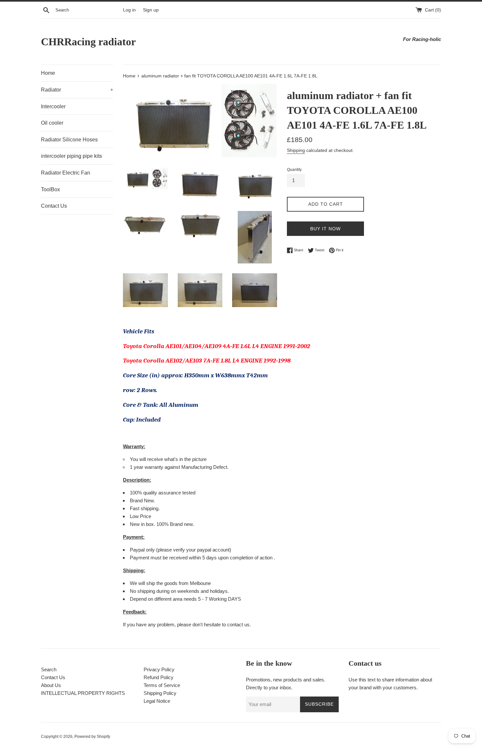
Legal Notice (157, 701)
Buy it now (325, 228)
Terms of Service (162, 685)
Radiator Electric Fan (65, 173)
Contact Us (54, 206)
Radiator (77, 90)
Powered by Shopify (92, 736)
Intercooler (53, 106)
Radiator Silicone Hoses (69, 139)
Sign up (151, 10)
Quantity (294, 169)
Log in (129, 10)
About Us (51, 685)
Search (48, 669)
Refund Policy (158, 677)
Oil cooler (52, 123)
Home (48, 73)
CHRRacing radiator (88, 42)
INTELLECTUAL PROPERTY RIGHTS (83, 693)
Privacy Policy (159, 669)
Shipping (296, 150)
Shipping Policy (160, 693)
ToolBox (50, 189)
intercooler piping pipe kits (71, 156)
